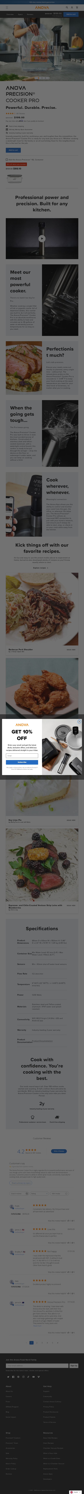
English (76, 1492)
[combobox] (75, 1492)
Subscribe (22, 762)
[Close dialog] (79, 721)
